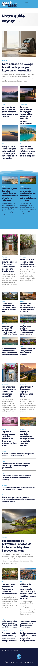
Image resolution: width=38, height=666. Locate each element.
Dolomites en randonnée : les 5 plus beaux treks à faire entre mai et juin (9, 307)
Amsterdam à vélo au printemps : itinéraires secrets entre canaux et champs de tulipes (9, 637)
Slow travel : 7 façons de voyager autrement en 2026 (26, 391)
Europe (22, 144)
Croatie (4, 485)
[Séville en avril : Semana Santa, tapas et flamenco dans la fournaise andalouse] (28, 296)
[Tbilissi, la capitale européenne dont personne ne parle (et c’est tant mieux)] (28, 421)
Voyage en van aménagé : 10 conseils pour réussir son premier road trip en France (9, 330)
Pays (3, 473)
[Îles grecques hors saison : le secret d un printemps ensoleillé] (10, 372)
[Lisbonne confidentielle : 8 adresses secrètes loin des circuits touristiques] (10, 244)
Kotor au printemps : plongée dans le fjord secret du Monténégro (28, 624)
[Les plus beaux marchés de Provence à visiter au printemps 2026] (10, 574)
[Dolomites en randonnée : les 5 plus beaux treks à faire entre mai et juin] (10, 296)
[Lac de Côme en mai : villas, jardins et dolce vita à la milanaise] (28, 341)
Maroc (4, 451)
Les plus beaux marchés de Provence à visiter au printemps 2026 (9, 589)
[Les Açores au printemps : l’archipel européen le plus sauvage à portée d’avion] (28, 319)
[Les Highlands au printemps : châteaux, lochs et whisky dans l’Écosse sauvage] (19, 521)
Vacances (5, 384)
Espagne (22, 301)
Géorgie (22, 582)
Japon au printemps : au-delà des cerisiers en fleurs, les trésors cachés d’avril (9, 439)
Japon (4, 429)
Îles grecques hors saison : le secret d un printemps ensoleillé (9, 391)
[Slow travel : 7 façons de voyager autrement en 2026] (28, 372)
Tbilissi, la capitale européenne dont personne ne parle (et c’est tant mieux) (27, 439)
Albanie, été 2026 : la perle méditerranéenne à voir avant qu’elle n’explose (28, 151)
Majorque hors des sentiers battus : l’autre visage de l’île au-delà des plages (10, 624)
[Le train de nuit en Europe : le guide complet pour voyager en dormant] (10, 94)
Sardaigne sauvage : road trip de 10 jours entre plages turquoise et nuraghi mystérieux (28, 637)
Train (3, 104)
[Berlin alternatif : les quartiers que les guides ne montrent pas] (28, 244)
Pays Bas (4, 631)
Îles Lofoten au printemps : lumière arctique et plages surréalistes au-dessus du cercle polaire (18, 499)
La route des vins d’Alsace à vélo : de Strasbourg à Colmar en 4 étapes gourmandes (16, 466)
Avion (3, 144)
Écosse (4, 537)
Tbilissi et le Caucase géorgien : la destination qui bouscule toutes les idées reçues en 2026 (28, 592)
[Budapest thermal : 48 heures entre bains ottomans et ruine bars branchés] (10, 341)
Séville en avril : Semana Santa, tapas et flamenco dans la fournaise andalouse (27, 307)
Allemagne (23, 257)
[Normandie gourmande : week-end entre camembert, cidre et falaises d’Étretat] (28, 180)
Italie (3, 301)
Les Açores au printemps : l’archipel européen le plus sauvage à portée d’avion (27, 330)
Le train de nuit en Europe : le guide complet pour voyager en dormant (10, 112)
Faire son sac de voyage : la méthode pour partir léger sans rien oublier (18, 67)
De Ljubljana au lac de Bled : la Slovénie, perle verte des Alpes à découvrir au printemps (17, 477)
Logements (23, 104)
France (22, 186)
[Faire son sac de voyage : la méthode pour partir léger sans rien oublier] (19, 44)
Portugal (4, 257)
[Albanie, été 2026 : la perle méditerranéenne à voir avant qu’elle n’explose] (28, 133)
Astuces (5, 60)
